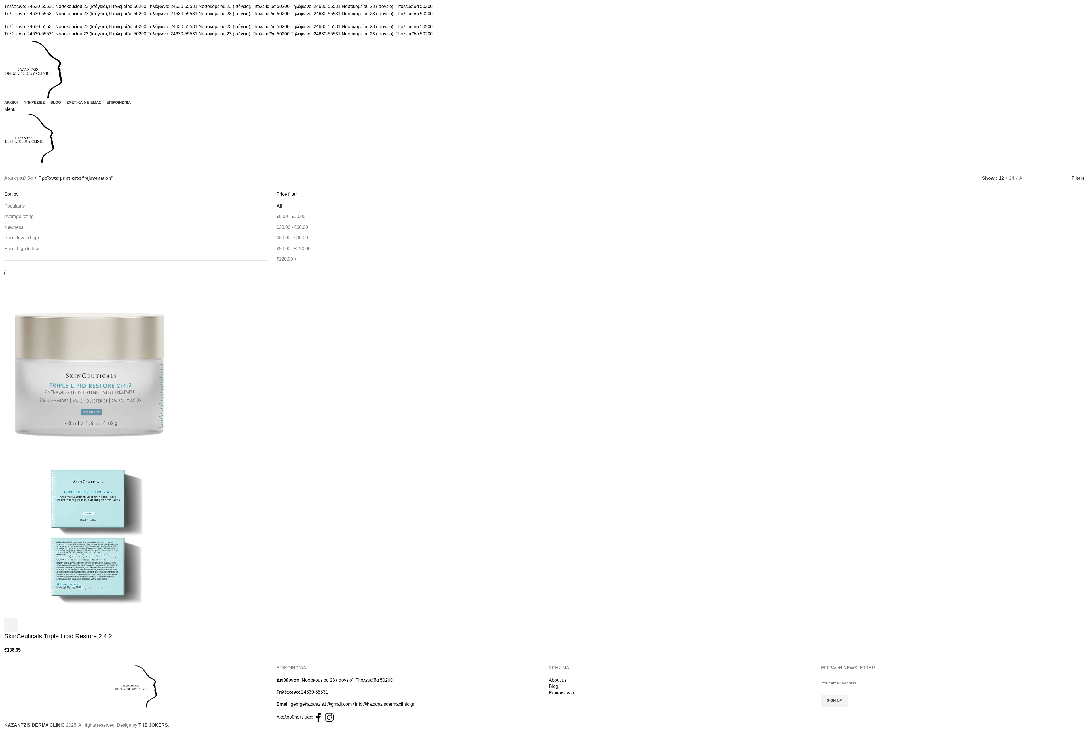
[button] (11, 625)
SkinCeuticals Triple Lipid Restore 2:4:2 (58, 636)
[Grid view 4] (1059, 178)
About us (558, 680)
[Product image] (89, 532)
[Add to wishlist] (27, 625)
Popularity (14, 206)
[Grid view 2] (1038, 178)
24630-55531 (314, 692)
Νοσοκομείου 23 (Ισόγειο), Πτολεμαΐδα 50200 (347, 680)
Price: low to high (21, 237)
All (279, 206)
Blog (553, 686)
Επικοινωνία (561, 692)
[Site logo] (34, 69)
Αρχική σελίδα (18, 178)
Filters (1078, 178)
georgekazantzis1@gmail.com (321, 704)
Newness (13, 227)
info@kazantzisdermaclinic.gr (384, 704)
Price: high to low (21, 248)
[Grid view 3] (1049, 178)
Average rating (19, 216)
